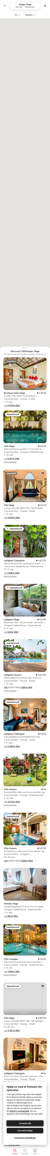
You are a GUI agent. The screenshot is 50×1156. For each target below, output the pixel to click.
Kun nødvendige (25, 1130)
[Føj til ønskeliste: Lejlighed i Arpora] (43, 643)
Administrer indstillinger (25, 1138)
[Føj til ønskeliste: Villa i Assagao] (43, 927)
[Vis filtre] (45, 6)
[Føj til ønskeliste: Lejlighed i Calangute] (43, 528)
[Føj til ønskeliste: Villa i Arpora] (43, 757)
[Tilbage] (5, 6)
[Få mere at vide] (45, 354)
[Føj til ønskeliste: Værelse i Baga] (43, 871)
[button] (12, 405)
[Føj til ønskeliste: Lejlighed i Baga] (43, 587)
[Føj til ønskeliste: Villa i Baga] (43, 414)
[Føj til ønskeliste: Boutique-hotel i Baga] (43, 361)
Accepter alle (25, 1123)
